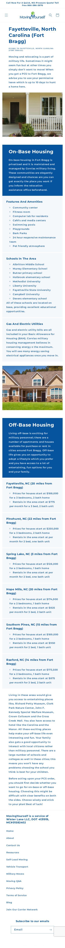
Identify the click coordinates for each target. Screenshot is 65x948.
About (10, 838)
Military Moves (15, 873)
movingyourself (36, 945)
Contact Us (13, 845)
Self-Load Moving (17, 859)
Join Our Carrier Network (22, 909)
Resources (12, 852)
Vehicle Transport (17, 866)
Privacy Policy (14, 888)
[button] (6, 15)
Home (10, 831)
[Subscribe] (50, 929)
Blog (9, 902)
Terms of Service (16, 895)
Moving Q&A (14, 881)
